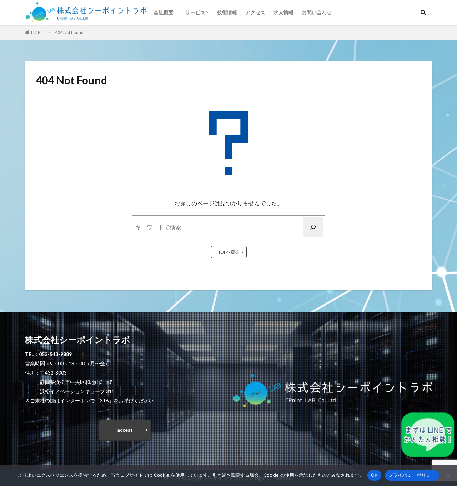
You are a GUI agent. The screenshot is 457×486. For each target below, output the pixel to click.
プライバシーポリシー (412, 475)
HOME (37, 32)
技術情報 (227, 12)
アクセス (255, 12)
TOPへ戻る (228, 252)
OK (374, 475)
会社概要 (164, 12)
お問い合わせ (317, 12)
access (125, 430)
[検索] (313, 227)
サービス (195, 12)
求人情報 (283, 12)
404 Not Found (69, 32)
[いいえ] (448, 475)
